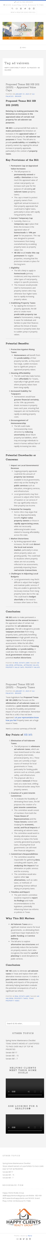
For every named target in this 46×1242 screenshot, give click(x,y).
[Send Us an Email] (17, 9)
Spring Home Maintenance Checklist (21, 1040)
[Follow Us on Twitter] (25, 9)
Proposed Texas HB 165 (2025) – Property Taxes (20, 686)
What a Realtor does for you (23, 12)
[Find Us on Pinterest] (29, 9)
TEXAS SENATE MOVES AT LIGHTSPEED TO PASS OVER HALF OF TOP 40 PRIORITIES (22, 1046)
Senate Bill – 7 (12, 1058)
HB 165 (28, 734)
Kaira (30, 1236)
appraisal (18, 665)
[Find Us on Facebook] (21, 9)
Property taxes (21, 998)
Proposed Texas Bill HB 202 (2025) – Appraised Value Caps (22, 87)
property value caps (15, 667)
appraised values (31, 665)
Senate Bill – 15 (12, 1055)
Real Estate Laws (22, 663)
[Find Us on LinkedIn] (34, 9)
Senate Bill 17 (11, 1052)
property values (32, 667)
